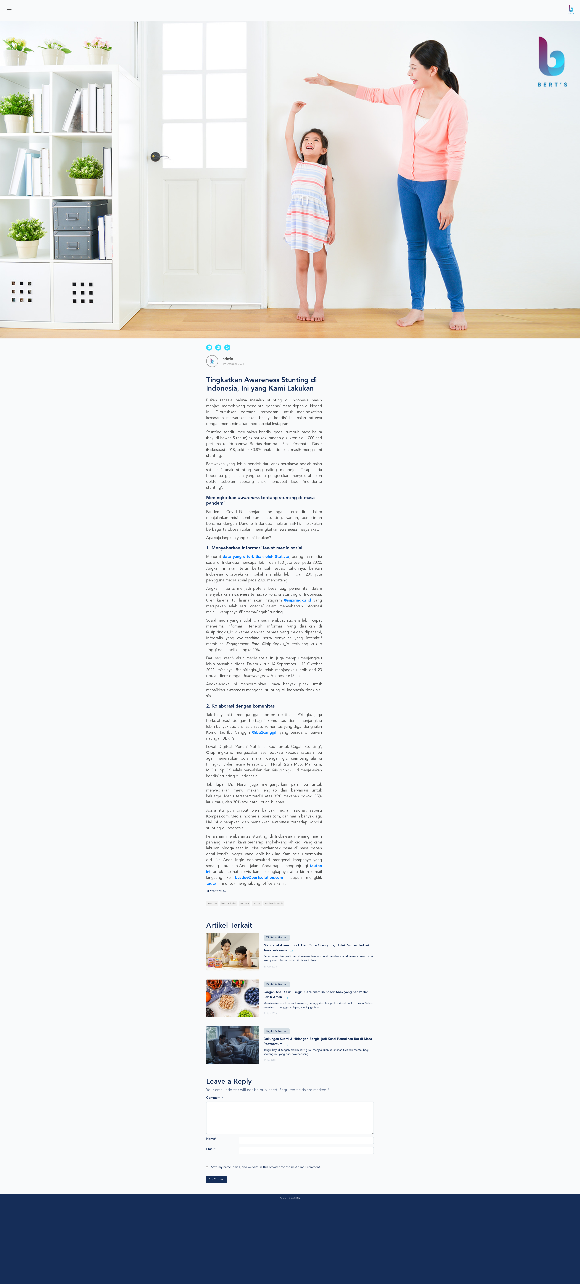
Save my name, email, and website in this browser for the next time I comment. (266, 1167)
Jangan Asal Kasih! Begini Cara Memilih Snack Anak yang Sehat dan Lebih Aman (316, 995)
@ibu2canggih (264, 733)
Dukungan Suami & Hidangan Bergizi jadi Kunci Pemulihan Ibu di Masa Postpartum (318, 1041)
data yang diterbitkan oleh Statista (256, 557)
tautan (212, 884)
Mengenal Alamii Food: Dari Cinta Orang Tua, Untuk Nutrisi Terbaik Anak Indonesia (317, 948)
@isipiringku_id (297, 600)
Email (211, 1149)
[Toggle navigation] (9, 9)
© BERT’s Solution (290, 1198)
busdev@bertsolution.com (259, 878)
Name (211, 1139)
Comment (214, 1097)
